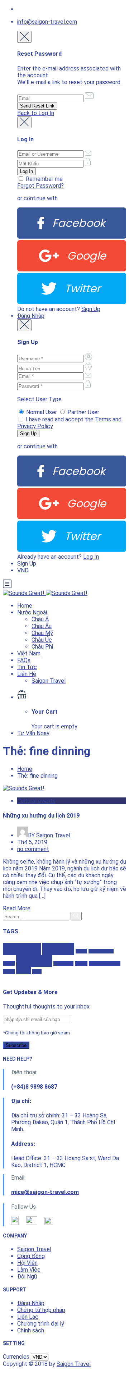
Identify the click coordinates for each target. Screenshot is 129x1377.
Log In (91, 556)
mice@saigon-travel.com (45, 1192)
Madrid (81, 963)
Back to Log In (35, 113)
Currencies (16, 1356)
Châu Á (40, 619)
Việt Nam (28, 653)
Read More (16, 908)
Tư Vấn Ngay (33, 733)
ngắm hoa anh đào (104, 963)
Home (24, 605)
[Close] (24, 37)
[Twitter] (71, 302)
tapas (37, 971)
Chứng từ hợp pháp (41, 1310)
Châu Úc (42, 639)
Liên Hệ (26, 674)
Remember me (43, 178)
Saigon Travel (49, 680)
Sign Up (90, 309)
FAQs (23, 660)
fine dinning (63, 963)
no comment (33, 849)
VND (23, 570)
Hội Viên (27, 1262)
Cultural (34, 961)
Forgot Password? (40, 185)
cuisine (9, 963)
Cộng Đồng (31, 1256)
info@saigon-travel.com (47, 21)
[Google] (71, 269)
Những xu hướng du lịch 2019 (41, 815)
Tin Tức (27, 667)
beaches (22, 949)
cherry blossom (101, 951)
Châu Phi (42, 646)
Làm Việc (28, 1269)
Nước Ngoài (32, 612)
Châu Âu (42, 626)
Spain (23, 970)
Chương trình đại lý (40, 1323)
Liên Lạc (27, 1316)
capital (81, 951)
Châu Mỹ (42, 633)
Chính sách (30, 1330)
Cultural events (36, 800)
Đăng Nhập (30, 315)
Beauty (58, 949)
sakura (9, 971)
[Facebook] (71, 236)
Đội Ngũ (27, 1276)
